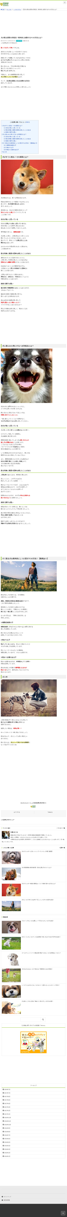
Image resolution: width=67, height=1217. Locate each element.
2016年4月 (7, 1145)
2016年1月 (7, 1156)
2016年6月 (7, 1138)
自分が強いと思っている (12, 128)
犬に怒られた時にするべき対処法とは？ (14, 134)
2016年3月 (7, 1149)
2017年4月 (7, 1103)
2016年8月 (7, 1131)
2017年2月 (7, 1110)
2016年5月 (7, 1142)
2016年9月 (7, 1128)
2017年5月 (7, 1100)
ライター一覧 (61, 828)
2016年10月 (7, 1124)
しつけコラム (17, 9)
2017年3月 (7, 1107)
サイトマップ (7, 1196)
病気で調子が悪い (10, 132)
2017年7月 (7, 1093)
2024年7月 (7, 1089)
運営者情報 (7, 1200)
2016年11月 (7, 1121)
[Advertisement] (33, 23)
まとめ (4, 152)
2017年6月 (7, 1096)
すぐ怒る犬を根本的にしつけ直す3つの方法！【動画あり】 (20, 143)
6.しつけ (9, 9)
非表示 (27, 122)
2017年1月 (7, 1114)
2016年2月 (7, 1152)
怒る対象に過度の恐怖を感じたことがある (17, 130)
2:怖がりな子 (9, 147)
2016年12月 (7, 1117)
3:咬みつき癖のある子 (11, 149)
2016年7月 (7, 1135)
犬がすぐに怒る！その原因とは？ (12, 125)
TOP (3, 9)
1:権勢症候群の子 (10, 145)
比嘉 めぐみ (26, 40)
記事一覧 (62, 847)
